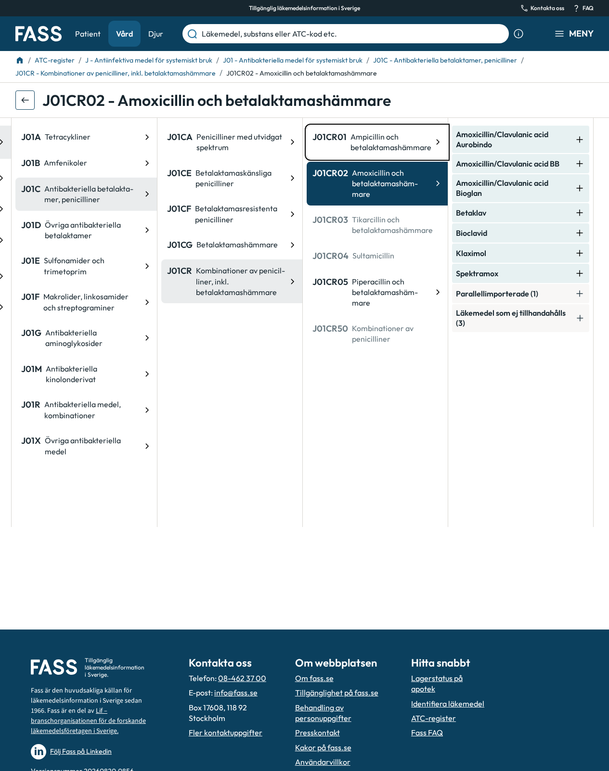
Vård (124, 34)
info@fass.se (236, 692)
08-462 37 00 (242, 678)
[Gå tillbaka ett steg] (25, 100)
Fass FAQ (427, 732)
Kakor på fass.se (323, 747)
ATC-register (433, 718)
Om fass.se (314, 678)
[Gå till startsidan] (38, 33)
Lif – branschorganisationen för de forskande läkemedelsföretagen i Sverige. (88, 721)
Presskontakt (317, 732)
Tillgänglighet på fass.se (336, 692)
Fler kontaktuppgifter (225, 732)
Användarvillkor (322, 762)
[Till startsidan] (19, 60)
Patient (88, 34)
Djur (155, 34)
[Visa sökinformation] (518, 33)
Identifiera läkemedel (447, 703)
